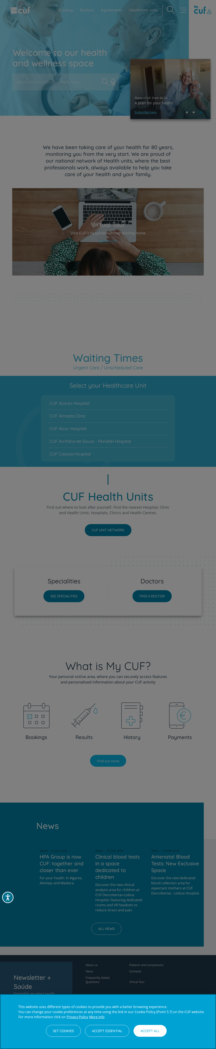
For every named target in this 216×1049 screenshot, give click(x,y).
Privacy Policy (77, 1017)
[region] (108, 1021)
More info (97, 1017)
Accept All (150, 1031)
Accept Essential (107, 1031)
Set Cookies (63, 1031)
